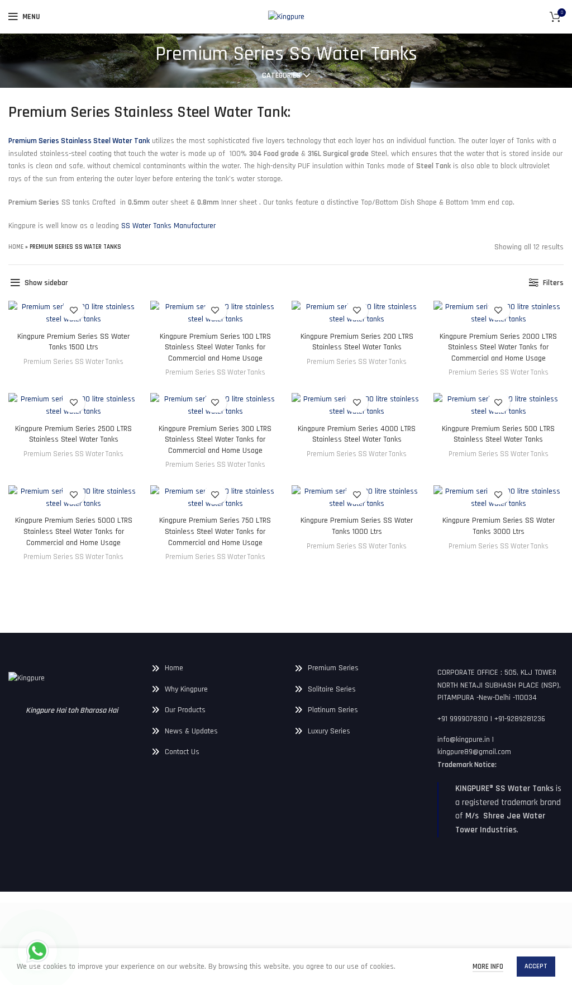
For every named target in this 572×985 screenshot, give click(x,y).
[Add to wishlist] (73, 310)
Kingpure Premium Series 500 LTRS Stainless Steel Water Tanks (498, 434)
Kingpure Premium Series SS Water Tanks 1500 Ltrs (73, 342)
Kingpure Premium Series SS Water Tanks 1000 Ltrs (357, 526)
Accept (536, 966)
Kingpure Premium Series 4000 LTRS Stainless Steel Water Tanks (357, 434)
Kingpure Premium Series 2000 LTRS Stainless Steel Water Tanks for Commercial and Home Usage (498, 347)
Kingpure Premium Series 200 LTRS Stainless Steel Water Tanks (357, 342)
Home (15, 247)
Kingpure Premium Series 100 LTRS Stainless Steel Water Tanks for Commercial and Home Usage (215, 347)
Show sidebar (46, 283)
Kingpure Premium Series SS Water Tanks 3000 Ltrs (498, 526)
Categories (281, 75)
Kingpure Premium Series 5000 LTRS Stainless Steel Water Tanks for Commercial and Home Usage (73, 531)
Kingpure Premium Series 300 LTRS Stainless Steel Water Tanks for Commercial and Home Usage (215, 440)
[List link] (214, 668)
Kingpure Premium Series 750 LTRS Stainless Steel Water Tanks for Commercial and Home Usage (215, 531)
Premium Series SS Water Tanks (73, 362)
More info (488, 966)
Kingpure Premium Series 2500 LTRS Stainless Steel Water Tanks (73, 434)
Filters (553, 283)
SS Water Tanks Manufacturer (168, 226)
